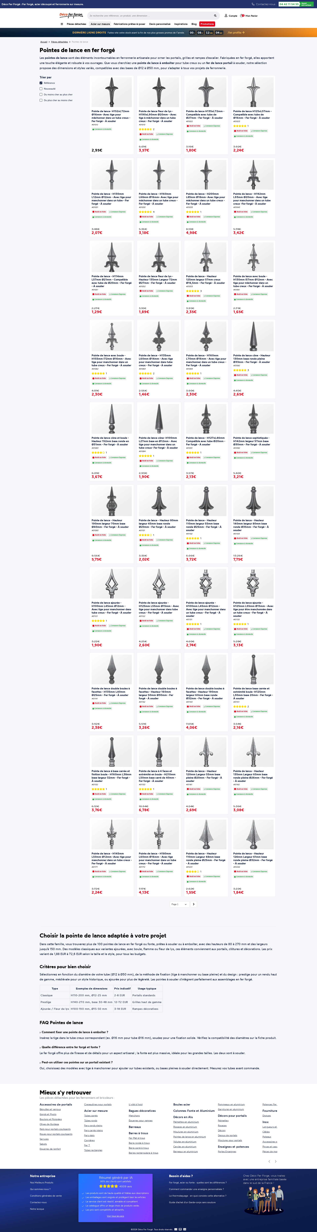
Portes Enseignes (227, 1151)
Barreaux (135, 1127)
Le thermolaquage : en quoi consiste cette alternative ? (197, 1195)
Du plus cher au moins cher (58, 100)
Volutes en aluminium (184, 1141)
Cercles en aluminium (184, 1146)
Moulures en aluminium (185, 1131)
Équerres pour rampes (140, 1120)
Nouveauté (49, 88)
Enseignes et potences (233, 1146)
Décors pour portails (232, 1115)
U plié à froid (135, 1104)
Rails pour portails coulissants (55, 1129)
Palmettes (223, 1120)
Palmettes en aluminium (186, 1121)
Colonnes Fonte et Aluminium (194, 1110)
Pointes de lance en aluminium (189, 1136)
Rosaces (222, 1125)
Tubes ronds (90, 1120)
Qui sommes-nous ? (40, 1189)
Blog (194, 24)
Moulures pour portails (230, 1140)
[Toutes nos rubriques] (61, 24)
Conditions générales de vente (46, 1195)
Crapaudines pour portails (97, 1104)
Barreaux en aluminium (185, 1151)
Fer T (87, 1145)
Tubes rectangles (93, 1150)
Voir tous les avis (115, 1216)
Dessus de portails (227, 1135)
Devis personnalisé (159, 24)
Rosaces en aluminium (185, 1126)
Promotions (207, 24)
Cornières (89, 1140)
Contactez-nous (38, 1202)
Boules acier (181, 1104)
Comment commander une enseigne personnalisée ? (196, 1189)
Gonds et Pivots (48, 1114)
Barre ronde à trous (139, 1142)
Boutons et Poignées (51, 1119)
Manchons (134, 1115)
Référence (49, 82)
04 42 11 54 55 (289, 4)
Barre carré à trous (139, 1147)
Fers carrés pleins (93, 1130)
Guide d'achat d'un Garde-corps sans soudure (192, 1202)
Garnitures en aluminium (231, 1109)
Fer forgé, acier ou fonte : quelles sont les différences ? (198, 1182)
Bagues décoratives (142, 1110)
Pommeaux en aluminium (231, 1104)
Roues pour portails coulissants (56, 1134)
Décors (221, 1130)
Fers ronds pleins (93, 1125)
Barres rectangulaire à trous (143, 1152)
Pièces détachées (76, 24)
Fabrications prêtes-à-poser (129, 24)
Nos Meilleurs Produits (41, 1182)
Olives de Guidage (49, 1124)
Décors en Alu (183, 1117)
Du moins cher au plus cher (58, 94)
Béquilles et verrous (50, 1109)
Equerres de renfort (50, 1148)
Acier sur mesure (100, 24)
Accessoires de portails (56, 1104)
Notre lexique (37, 1208)
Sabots (43, 1143)
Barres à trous (138, 1133)
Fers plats (89, 1135)
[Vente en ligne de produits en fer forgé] (71, 16)
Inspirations (181, 24)
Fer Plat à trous (137, 1138)
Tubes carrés (91, 1115)
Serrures (44, 1139)
